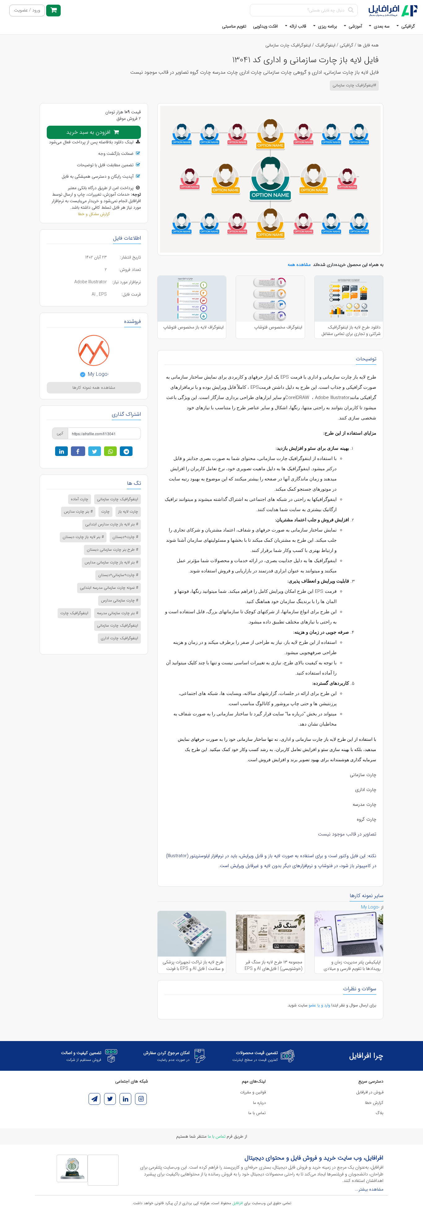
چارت (105, 512)
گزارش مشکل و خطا (94, 214)
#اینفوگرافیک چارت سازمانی (354, 85)
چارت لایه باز (128, 512)
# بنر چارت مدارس (78, 512)
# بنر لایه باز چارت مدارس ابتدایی (111, 524)
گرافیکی (407, 26)
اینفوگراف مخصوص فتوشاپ (278, 327)
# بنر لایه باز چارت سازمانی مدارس (111, 562)
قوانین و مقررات (253, 1092)
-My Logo (97, 374)
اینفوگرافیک (325, 45)
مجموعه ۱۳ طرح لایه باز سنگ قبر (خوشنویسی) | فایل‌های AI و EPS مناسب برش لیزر (273, 965)
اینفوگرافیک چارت (74, 613)
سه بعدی (381, 26)
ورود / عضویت (27, 10)
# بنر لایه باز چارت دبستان (83, 537)
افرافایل (237, 1203)
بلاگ (379, 1113)
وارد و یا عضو (319, 1005)
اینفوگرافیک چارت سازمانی (288, 45)
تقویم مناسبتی (234, 26)
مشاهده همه (299, 264)
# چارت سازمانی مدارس (119, 600)
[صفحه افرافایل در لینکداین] (125, 1099)
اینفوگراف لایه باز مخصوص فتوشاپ (193, 327)
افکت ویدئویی (265, 26)
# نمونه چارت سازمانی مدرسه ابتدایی (109, 588)
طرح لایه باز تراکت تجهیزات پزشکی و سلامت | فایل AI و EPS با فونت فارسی (193, 965)
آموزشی (354, 26)
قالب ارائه (297, 26)
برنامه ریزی (327, 26)
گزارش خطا (374, 1103)
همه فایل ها (368, 45)
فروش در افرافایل (369, 1092)
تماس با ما (257, 1113)
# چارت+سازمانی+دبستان (118, 575)
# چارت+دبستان (125, 537)
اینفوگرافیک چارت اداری (119, 638)
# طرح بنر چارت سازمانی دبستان (112, 550)
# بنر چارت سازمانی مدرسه (117, 613)
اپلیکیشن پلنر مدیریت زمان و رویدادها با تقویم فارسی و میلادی (352, 965)
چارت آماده (79, 499)
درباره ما (259, 1103)
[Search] (350, 10)
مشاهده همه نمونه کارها (93, 387)
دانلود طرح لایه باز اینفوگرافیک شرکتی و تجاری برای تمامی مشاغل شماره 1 (351, 330)
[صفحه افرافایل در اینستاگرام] (141, 1099)
